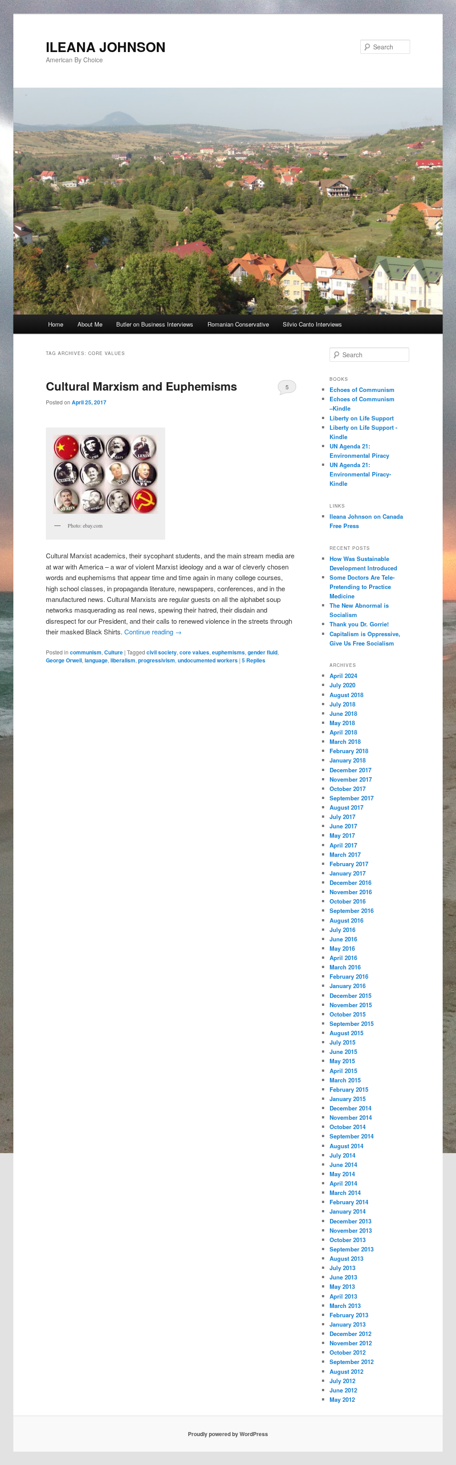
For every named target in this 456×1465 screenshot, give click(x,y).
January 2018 (348, 760)
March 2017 (345, 854)
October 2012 (348, 1352)
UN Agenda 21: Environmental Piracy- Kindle (360, 474)
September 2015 (352, 1023)
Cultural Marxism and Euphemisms (141, 386)
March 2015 (345, 1080)
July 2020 (342, 685)
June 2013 (343, 1277)
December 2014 (350, 1108)
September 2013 (352, 1249)
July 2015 (342, 1042)
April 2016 (343, 957)
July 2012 (342, 1380)
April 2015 (343, 1070)
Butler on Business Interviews (154, 324)
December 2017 (350, 770)
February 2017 (349, 864)
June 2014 (343, 1164)
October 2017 (348, 788)
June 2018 (343, 713)
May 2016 (342, 948)
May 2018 (342, 722)
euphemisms (228, 652)
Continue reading (153, 631)
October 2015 (348, 1014)
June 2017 (343, 826)
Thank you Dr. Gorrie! (359, 624)
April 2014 (343, 1183)
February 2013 (349, 1315)
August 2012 (346, 1371)
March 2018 (345, 741)
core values (194, 652)
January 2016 (348, 985)
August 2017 (346, 807)
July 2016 (342, 929)
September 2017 (352, 798)
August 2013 (346, 1258)
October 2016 (348, 901)
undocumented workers (208, 660)
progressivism (156, 660)
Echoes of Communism (362, 389)
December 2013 (350, 1221)
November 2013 (351, 1230)
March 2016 (345, 967)
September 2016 (352, 910)
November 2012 (351, 1343)
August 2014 (346, 1146)
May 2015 (342, 1061)
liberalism (122, 660)
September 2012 (352, 1361)
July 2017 (342, 816)
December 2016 (350, 882)
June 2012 (343, 1390)
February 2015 (349, 1089)
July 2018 (342, 704)
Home (55, 324)
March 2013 (345, 1305)
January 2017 (348, 873)
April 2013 (343, 1296)
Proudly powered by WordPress (228, 1434)
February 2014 (349, 1202)
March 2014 (345, 1192)
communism (86, 652)
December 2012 (350, 1333)
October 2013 (348, 1239)
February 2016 (349, 976)
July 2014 (342, 1155)
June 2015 (343, 1051)
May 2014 (342, 1174)
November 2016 (351, 892)
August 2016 (346, 920)
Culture (113, 652)
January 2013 (348, 1324)
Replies (253, 660)
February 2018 (349, 751)
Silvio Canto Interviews (312, 324)
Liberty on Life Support (362, 418)
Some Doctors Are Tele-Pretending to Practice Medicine (362, 586)
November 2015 (351, 1005)
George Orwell (64, 660)
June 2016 (343, 939)
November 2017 (351, 779)
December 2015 (350, 995)
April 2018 (343, 732)
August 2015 (346, 1033)
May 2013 (342, 1286)
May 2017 (342, 835)
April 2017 (343, 845)
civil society (162, 652)
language (96, 660)
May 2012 (342, 1399)
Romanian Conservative (238, 324)
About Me (89, 324)
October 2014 (348, 1126)
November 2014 (351, 1117)
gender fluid (262, 652)
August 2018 (346, 694)
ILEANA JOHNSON (106, 46)
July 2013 (342, 1267)
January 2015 (348, 1098)
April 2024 (343, 675)
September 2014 (352, 1136)
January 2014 (348, 1211)
